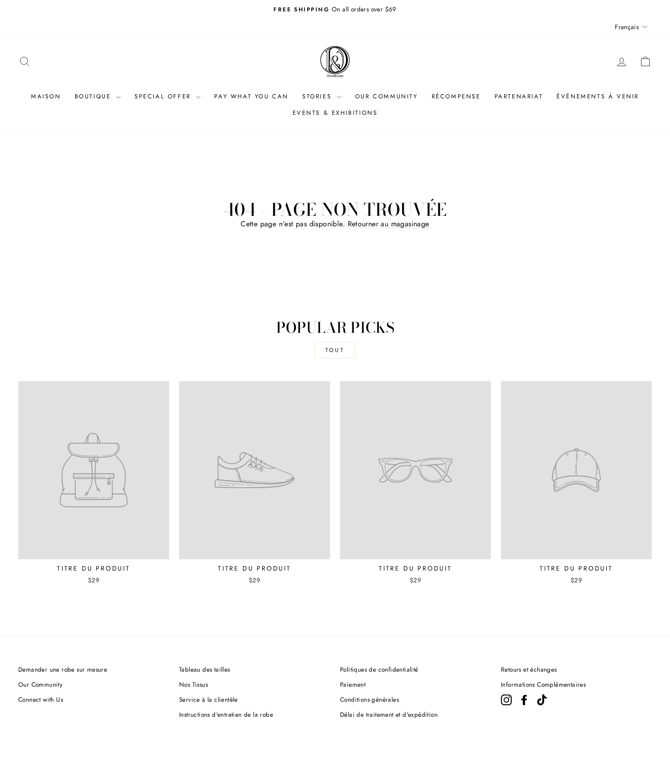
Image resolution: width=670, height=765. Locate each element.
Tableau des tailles (204, 669)
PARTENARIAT (519, 96)
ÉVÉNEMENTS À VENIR (598, 96)
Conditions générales (369, 699)
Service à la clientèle (208, 699)
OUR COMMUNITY (386, 96)
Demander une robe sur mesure (62, 669)
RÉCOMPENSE (456, 96)
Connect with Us (40, 699)
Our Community (40, 684)
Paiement (353, 684)
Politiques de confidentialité (379, 669)
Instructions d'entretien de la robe (226, 714)
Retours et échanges (529, 669)
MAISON (46, 96)
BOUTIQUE (94, 96)
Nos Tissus (193, 684)
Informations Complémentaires (543, 684)
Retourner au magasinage (388, 224)
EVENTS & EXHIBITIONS (335, 112)
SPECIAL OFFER (164, 96)
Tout (335, 350)
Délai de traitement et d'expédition (389, 714)
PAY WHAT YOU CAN (251, 96)
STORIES (318, 96)
